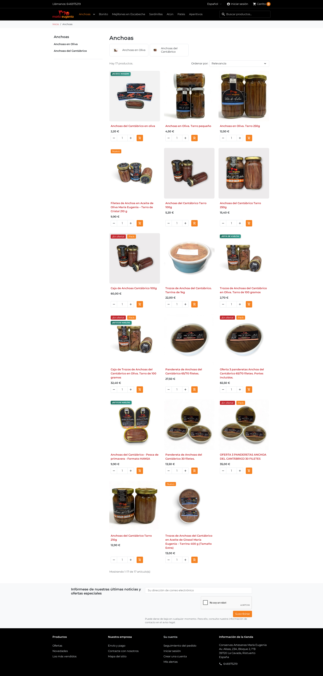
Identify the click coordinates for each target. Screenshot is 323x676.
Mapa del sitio (117, 656)
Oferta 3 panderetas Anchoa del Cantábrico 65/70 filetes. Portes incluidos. (242, 373)
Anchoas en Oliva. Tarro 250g (240, 126)
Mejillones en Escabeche (128, 14)
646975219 (230, 663)
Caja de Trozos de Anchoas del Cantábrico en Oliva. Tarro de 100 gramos (133, 373)
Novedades (60, 651)
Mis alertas (171, 661)
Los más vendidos (64, 656)
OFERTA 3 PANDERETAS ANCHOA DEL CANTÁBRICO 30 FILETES (243, 456)
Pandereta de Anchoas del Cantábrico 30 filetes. (183, 456)
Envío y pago (116, 645)
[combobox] (245, 14)
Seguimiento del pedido (180, 645)
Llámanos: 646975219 (66, 4)
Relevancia (219, 63)
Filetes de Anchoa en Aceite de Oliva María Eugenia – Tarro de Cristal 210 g (132, 207)
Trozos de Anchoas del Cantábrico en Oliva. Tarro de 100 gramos (243, 290)
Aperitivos (196, 14)
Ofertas (57, 645)
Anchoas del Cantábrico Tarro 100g (185, 205)
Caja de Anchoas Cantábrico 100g (134, 288)
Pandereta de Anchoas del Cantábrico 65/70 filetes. (183, 371)
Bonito (103, 14)
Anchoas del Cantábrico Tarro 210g (131, 537)
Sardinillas (156, 14)
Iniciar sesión (172, 651)
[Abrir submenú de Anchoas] (94, 14)
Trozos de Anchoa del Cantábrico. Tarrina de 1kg (188, 290)
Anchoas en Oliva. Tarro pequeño (188, 126)
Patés (181, 14)
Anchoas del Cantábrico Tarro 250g (240, 205)
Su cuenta (170, 637)
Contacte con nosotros (123, 651)
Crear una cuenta (175, 656)
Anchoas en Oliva (66, 44)
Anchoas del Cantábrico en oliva (133, 126)
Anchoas (85, 14)
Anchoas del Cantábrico (70, 50)
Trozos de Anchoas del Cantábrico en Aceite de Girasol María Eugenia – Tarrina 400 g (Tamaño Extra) (188, 541)
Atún (170, 14)
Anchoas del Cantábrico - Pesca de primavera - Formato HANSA (134, 456)
